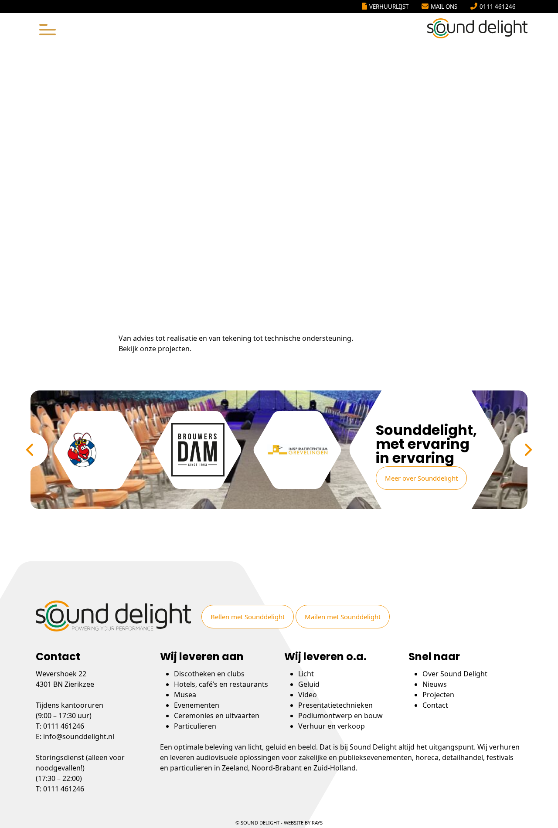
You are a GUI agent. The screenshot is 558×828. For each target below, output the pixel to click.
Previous (30, 449)
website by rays (303, 822)
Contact (435, 705)
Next (527, 449)
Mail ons (444, 6)
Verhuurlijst (388, 6)
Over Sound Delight (454, 674)
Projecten (438, 694)
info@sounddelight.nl (78, 736)
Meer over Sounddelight (421, 478)
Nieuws (434, 684)
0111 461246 (498, 6)
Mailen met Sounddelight (343, 616)
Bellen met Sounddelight (248, 616)
